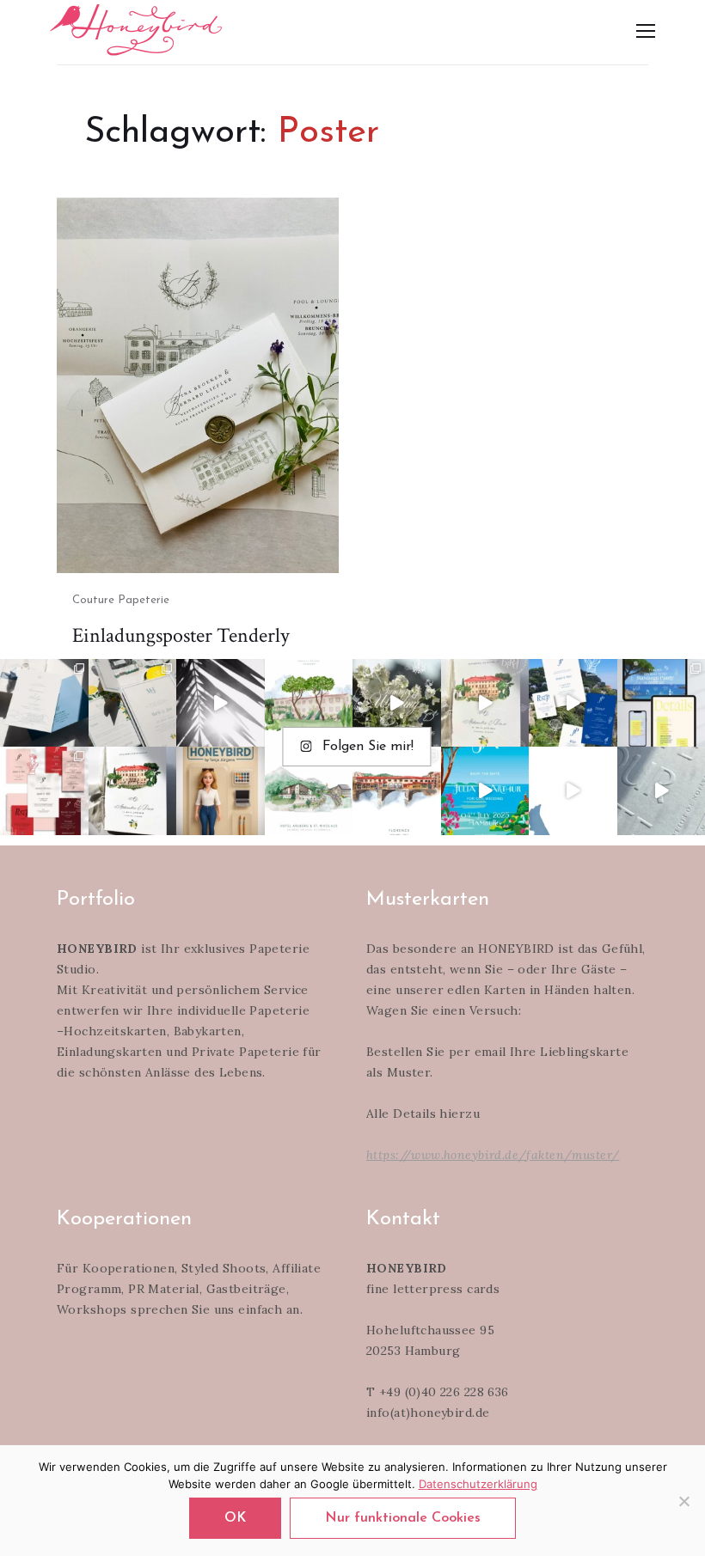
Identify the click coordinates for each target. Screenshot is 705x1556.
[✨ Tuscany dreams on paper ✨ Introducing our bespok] (485, 703)
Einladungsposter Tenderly (181, 635)
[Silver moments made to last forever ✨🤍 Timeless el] (220, 703)
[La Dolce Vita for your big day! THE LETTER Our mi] (573, 703)
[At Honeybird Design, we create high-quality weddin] (44, 791)
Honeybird (136, 30)
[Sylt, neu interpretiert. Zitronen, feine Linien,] (133, 703)
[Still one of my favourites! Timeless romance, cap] (133, 791)
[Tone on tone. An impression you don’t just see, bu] (44, 703)
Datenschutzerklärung (478, 1484)
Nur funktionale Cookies (403, 1518)
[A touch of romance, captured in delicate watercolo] (309, 791)
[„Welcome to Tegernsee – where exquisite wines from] (573, 791)
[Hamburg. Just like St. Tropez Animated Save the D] (485, 791)
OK (235, 1518)
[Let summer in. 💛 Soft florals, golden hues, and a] (396, 703)
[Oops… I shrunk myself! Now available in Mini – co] (220, 791)
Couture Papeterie (120, 600)
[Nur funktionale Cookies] (683, 1501)
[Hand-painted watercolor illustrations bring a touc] (309, 703)
